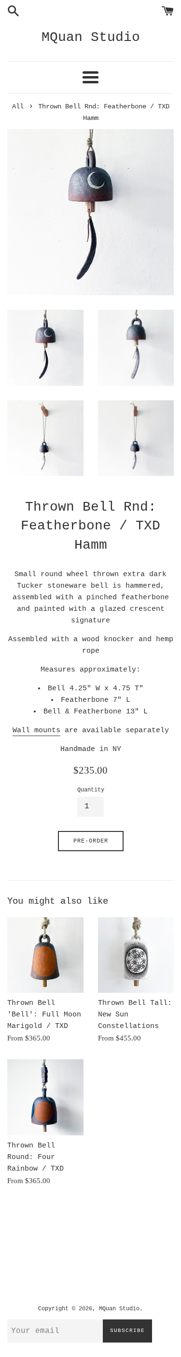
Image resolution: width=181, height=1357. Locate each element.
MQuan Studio (91, 37)
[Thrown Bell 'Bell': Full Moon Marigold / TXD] (45, 955)
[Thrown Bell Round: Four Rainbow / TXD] (45, 1097)
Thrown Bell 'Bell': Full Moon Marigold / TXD (44, 1014)
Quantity (90, 790)
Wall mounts (36, 730)
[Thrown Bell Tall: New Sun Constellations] (136, 955)
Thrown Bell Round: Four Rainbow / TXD (35, 1157)
